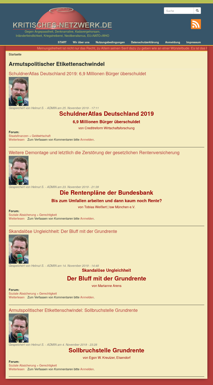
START (62, 42)
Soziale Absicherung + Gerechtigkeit (33, 214)
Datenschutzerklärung (145, 42)
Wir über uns (81, 42)
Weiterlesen (17, 139)
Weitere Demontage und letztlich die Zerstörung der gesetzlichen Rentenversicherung (94, 152)
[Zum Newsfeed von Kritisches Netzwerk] (196, 24)
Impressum (193, 42)
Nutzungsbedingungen (110, 42)
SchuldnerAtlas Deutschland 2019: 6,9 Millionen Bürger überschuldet (77, 73)
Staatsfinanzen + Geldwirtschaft (30, 135)
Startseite (15, 54)
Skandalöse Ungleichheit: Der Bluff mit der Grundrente (63, 231)
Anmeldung (172, 42)
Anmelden (87, 139)
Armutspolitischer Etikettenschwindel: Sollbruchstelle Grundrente (73, 310)
